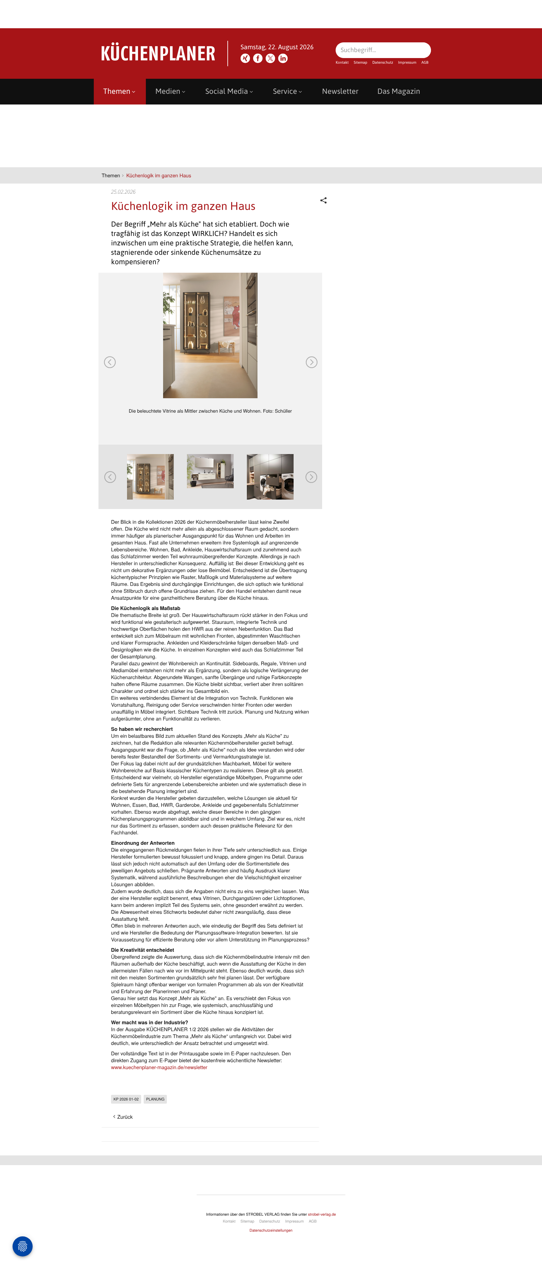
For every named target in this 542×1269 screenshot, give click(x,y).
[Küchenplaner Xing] (245, 58)
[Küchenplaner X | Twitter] (270, 58)
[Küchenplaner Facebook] (258, 58)
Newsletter (340, 91)
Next (311, 362)
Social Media (226, 91)
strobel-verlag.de (322, 1214)
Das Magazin (398, 91)
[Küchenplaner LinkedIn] (283, 58)
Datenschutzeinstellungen (271, 1230)
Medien (167, 91)
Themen (116, 91)
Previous (109, 362)
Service (285, 91)
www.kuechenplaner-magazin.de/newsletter (159, 1067)
